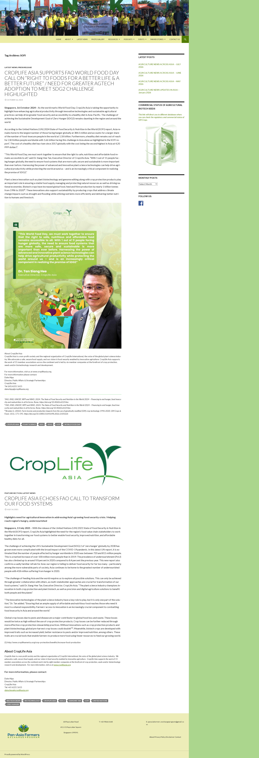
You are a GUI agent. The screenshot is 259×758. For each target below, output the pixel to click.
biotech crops (14, 701)
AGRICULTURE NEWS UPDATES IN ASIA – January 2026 (158, 91)
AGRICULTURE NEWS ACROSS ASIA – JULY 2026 (159, 65)
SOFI (58, 424)
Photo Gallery (97, 39)
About (68, 39)
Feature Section (13, 493)
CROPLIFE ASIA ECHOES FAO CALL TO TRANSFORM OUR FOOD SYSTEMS (61, 501)
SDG (42, 424)
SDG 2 (62, 701)
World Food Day (72, 424)
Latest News (82, 39)
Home (58, 39)
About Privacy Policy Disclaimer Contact (165, 737)
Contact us (174, 39)
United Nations (100, 701)
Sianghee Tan (75, 701)
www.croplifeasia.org (62, 665)
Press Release (25, 67)
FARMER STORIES (156, 39)
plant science (29, 424)
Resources (113, 39)
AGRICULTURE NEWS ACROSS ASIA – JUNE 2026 (159, 74)
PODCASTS (128, 39)
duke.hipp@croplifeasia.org (16, 690)
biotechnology (32, 701)
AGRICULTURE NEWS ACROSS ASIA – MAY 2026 (159, 82)
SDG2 (50, 424)
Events (141, 39)
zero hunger (13, 704)
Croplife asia (13, 424)
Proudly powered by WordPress (17, 754)
